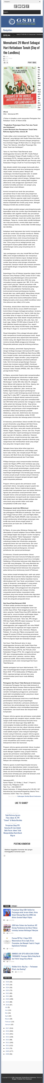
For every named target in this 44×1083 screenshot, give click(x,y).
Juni (6, 1010)
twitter (23, 6)
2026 (8, 982)
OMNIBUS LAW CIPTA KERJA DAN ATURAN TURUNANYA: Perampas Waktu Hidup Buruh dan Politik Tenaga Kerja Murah (26, 956)
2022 (8, 993)
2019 (8, 1002)
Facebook (27, 6)
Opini (6, 58)
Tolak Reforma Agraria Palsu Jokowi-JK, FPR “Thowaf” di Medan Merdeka (12, 818)
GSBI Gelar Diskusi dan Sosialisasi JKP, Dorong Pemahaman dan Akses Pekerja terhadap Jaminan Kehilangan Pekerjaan (25, 928)
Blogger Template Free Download (22, 1079)
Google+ (15, 6)
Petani (10, 58)
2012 (8, 1042)
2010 (8, 1048)
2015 (8, 1034)
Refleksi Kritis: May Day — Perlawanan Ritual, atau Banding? (24, 967)
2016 (8, 1031)
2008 (8, 1054)
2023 (8, 990)
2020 (8, 999)
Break (6, 35)
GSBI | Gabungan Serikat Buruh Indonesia (23, 1077)
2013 (8, 1040)
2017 (8, 1028)
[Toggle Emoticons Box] (4, 856)
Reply (6, 56)
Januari (8, 1024)
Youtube (19, 6)
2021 (8, 996)
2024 (8, 987)
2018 (8, 1005)
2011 (7, 1045)
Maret (7, 1019)
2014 (8, 1037)
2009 (8, 1051)
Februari (8, 1021)
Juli (6, 1007)
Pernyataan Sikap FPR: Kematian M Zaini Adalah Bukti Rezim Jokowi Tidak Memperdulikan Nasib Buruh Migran (13, 830)
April (7, 1016)
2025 (8, 984)
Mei (6, 1013)
